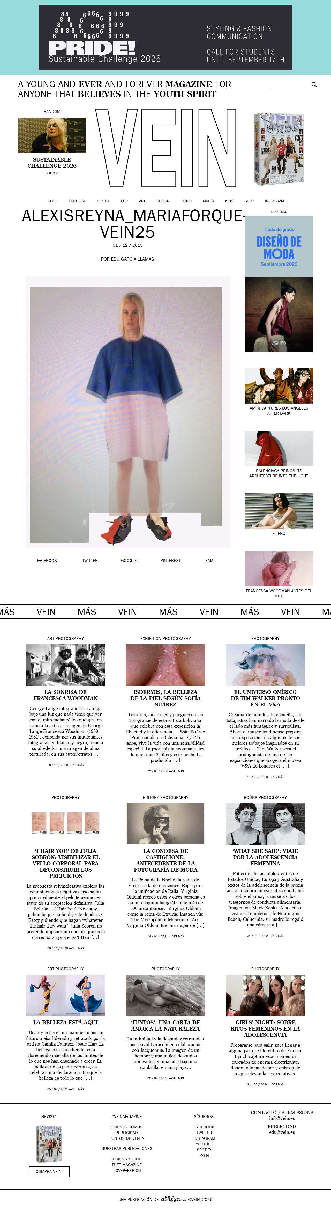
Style (52, 201)
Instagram (274, 201)
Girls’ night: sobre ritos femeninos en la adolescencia (265, 1029)
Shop (249, 201)
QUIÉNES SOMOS (127, 1128)
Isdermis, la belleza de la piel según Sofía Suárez (166, 699)
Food (187, 201)
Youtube (204, 1145)
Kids (229, 201)
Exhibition (150, 639)
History (151, 798)
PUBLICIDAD (127, 1133)
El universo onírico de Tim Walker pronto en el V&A (265, 699)
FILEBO (279, 534)
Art (142, 201)
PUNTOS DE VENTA (126, 1139)
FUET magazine (127, 1165)
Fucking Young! (127, 1160)
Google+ (9, 1208)
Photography (70, 639)
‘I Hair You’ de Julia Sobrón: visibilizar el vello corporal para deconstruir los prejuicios (66, 864)
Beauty (103, 201)
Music (208, 201)
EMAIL (210, 561)
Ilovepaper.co (126, 1171)
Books (250, 798)
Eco (124, 201)
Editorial (77, 201)
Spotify (204, 1150)
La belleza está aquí (65, 1023)
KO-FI (204, 1156)
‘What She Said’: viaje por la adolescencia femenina (265, 858)
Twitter (204, 1133)
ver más (78, 765)
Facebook (204, 1128)
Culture (164, 201)
